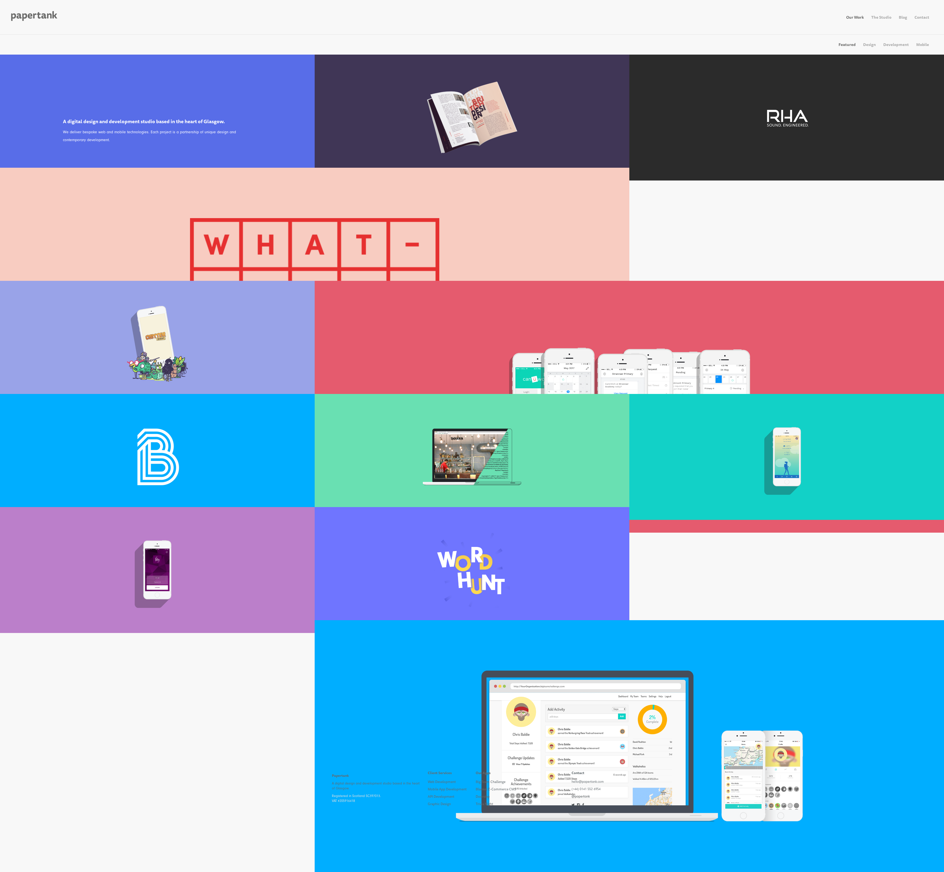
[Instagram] (578, 805)
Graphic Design (439, 804)
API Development (441, 796)
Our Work (855, 17)
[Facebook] (583, 805)
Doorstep (483, 796)
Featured (847, 44)
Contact (921, 17)
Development (896, 44)
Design (869, 44)
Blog (903, 17)
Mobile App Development (447, 789)
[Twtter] (573, 805)
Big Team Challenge (490, 781)
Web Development (442, 781)
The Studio (881, 17)
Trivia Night (484, 804)
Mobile (922, 44)
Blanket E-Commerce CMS (496, 789)
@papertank (581, 796)
